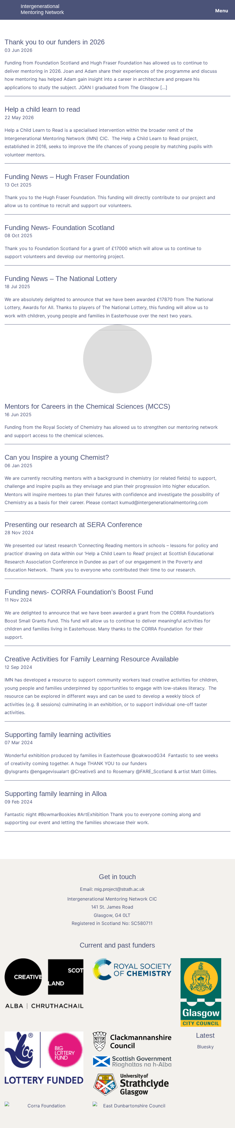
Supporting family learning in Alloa (56, 793)
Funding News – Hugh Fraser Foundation (67, 176)
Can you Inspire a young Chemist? (57, 457)
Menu (221, 10)
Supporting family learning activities (58, 734)
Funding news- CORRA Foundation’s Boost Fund (79, 592)
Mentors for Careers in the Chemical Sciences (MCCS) (87, 406)
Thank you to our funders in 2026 (55, 42)
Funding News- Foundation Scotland (59, 227)
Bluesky (205, 1047)
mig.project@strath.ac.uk (119, 889)
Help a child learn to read (42, 109)
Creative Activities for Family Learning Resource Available (92, 659)
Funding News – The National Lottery (61, 278)
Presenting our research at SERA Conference (73, 524)
